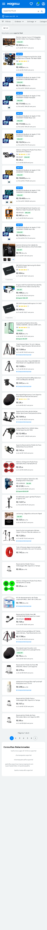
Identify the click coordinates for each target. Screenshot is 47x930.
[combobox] (23, 10)
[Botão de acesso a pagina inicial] (17, 4)
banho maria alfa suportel (23, 770)
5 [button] (27, 738)
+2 (13, 259)
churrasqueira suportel (23, 755)
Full (6, 28)
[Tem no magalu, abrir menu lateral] (4, 4)
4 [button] (23, 738)
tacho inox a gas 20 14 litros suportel (23, 751)
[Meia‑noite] (9, 239)
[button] (38, 11)
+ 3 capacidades (9, 279)
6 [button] (31, 738)
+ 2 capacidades (9, 317)
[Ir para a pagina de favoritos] (31, 4)
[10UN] (5, 259)
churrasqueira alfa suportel (23, 760)
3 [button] (19, 738)
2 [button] (15, 738)
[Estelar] (11, 202)
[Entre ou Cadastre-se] (43, 4)
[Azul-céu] (9, 107)
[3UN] (9, 259)
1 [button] (11, 738)
